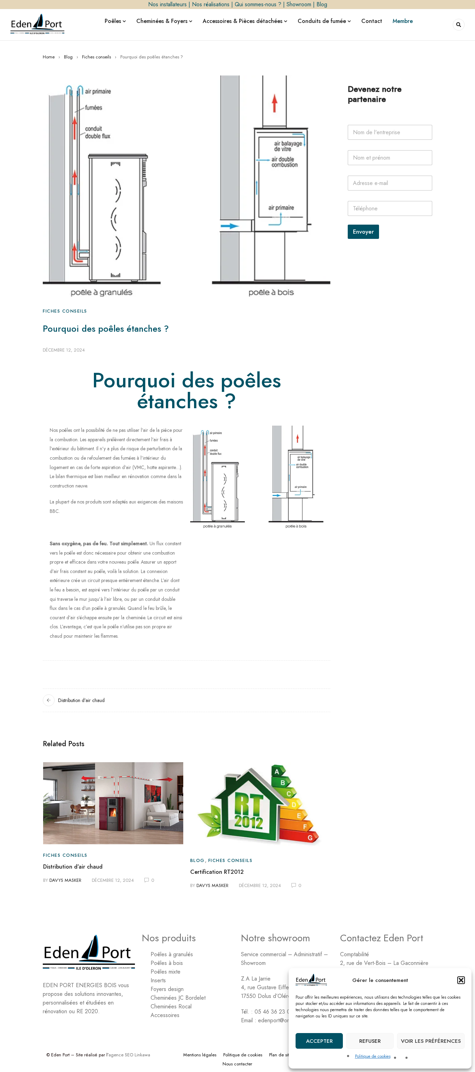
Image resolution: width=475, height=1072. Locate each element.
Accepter (319, 1041)
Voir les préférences (431, 1041)
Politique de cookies (373, 1056)
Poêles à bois (167, 963)
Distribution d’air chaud (81, 700)
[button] (461, 980)
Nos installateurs (167, 4)
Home (49, 57)
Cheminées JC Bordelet (178, 998)
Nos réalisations (211, 4)
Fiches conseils (96, 57)
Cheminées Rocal (171, 1006)
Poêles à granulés (172, 954)
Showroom (299, 4)
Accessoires (165, 1015)
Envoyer (363, 231)
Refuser (370, 1041)
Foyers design (167, 989)
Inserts (158, 980)
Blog (321, 4)
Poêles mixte (165, 972)
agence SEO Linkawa (129, 1054)
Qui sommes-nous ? (258, 4)
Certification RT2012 (217, 872)
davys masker (65, 880)
